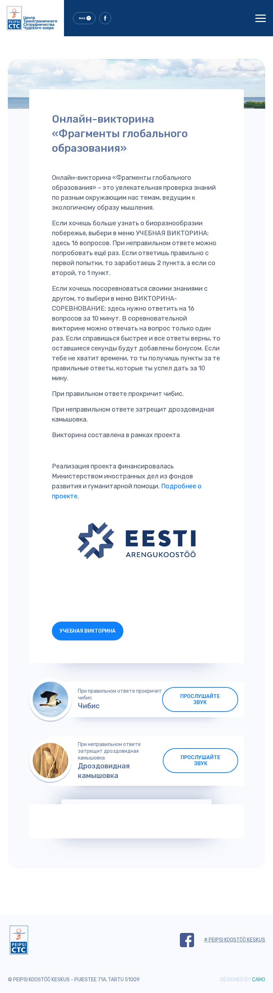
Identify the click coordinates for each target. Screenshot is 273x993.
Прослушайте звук (200, 699)
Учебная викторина (88, 631)
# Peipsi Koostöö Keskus (234, 940)
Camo (258, 980)
